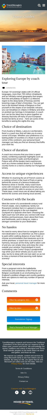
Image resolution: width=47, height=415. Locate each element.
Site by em (30, 414)
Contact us (23, 381)
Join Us (23, 373)
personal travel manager (26, 283)
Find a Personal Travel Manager (23, 327)
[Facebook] (17, 392)
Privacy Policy (16, 364)
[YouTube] (30, 392)
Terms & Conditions (23, 368)
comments (10, 88)
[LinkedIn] (23, 392)
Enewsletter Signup (23, 319)
